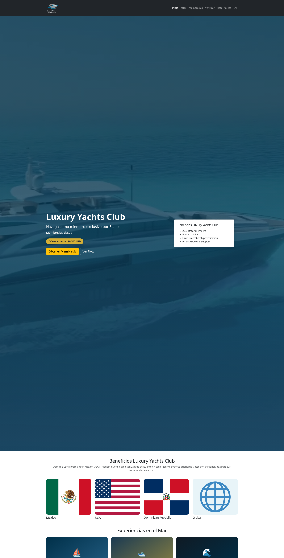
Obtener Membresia (62, 251)
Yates (184, 7)
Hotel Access (224, 7)
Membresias (196, 7)
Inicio (175, 7)
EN (235, 7)
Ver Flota (89, 251)
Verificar (210, 7)
